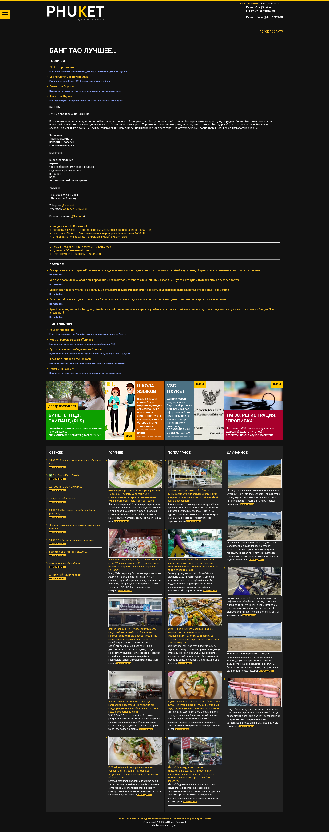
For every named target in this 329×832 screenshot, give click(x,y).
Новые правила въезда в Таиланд (71, 339)
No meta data (56, 274)
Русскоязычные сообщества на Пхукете (75, 349)
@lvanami (68, 205)
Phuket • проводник (61, 67)
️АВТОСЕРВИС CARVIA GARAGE (65, 487)
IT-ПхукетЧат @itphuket (260, 11)
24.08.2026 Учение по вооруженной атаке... (73, 540)
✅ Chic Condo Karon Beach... (65, 475)
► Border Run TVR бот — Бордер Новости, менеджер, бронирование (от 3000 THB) (100, 229)
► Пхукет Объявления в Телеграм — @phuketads (80, 246)
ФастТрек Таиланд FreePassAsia (70, 358)
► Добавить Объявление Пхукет (70, 250)
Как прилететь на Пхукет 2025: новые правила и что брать (79, 81)
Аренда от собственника (62, 498)
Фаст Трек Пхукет (60, 96)
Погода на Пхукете (61, 86)
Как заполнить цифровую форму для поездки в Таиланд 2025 (82, 344)
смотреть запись (57, 467)
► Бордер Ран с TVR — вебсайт (69, 226)
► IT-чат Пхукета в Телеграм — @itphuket (75, 253)
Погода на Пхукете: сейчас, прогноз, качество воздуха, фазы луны (85, 91)
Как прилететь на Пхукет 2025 (68, 76)
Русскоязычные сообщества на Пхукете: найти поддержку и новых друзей (89, 353)
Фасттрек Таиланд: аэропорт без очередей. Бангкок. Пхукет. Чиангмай (87, 363)
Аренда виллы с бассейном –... (66, 563)
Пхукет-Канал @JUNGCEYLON (264, 17)
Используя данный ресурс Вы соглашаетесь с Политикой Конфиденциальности (164, 818)
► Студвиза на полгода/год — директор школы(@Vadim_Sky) (88, 236)
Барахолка (253, 3)
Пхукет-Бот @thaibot (259, 7)
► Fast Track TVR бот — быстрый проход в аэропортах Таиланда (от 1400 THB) (98, 233)
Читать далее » (121, 521)
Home (243, 3)
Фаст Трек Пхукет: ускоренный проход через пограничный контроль (86, 100)
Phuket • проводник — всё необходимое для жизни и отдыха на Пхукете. (88, 71)
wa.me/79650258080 (76, 208)
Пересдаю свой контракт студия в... (68, 551)
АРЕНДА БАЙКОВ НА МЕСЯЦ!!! (65, 575)
